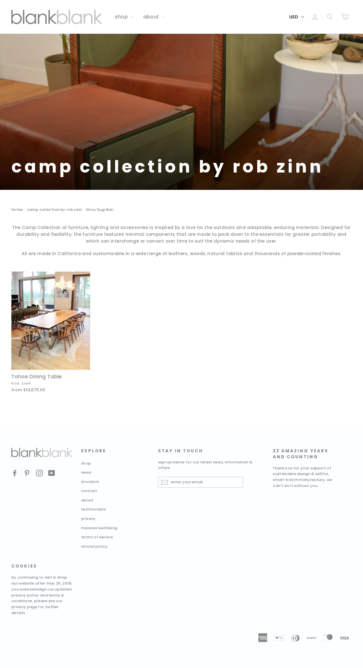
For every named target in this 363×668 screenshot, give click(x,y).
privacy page (24, 607)
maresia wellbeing (99, 528)
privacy (88, 518)
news (86, 472)
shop (122, 16)
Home (17, 209)
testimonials (93, 509)
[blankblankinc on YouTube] (51, 472)
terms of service (97, 537)
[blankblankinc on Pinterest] (27, 472)
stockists (90, 481)
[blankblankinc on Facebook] (14, 472)
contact (89, 490)
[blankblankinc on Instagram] (39, 472)
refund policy (94, 546)
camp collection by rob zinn (54, 209)
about (151, 16)
